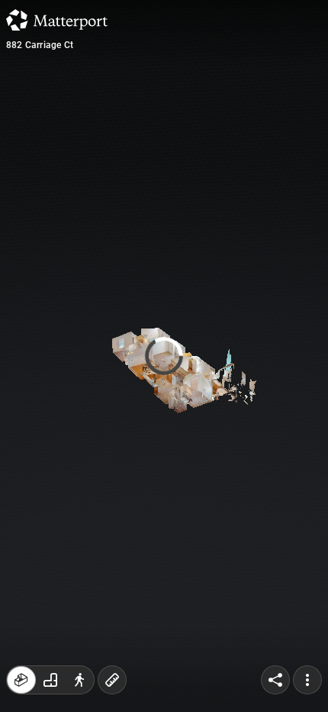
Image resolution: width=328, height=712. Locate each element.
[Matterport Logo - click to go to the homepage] (57, 20)
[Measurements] (112, 679)
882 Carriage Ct (39, 45)
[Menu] (307, 679)
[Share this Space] (275, 679)
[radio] (21, 680)
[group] (50, 679)
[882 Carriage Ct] (164, 356)
